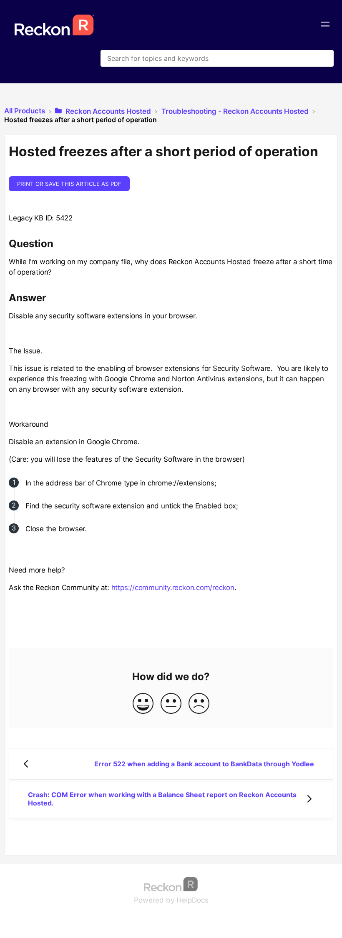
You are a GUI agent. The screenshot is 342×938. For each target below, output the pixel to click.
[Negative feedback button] (199, 704)
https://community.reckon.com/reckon (172, 587)
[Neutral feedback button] (171, 704)
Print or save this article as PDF (69, 183)
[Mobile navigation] (325, 25)
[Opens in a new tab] (171, 884)
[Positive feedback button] (143, 704)
